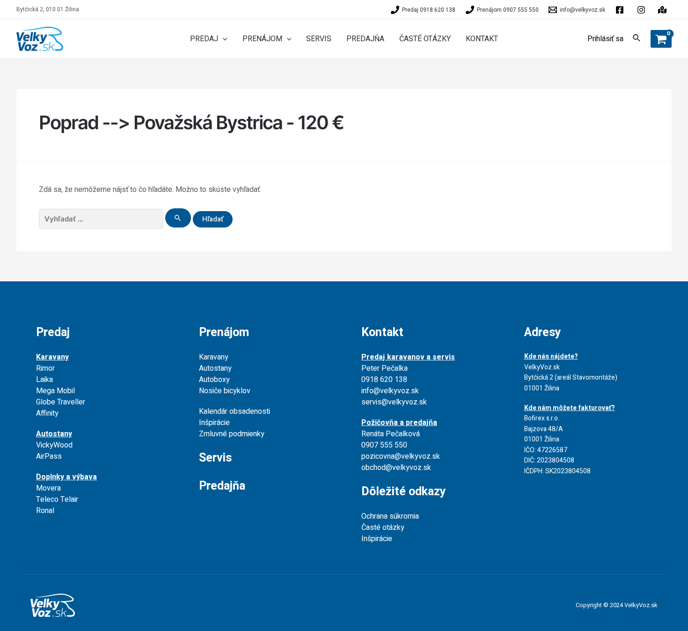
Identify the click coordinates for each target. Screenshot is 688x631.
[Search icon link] (637, 39)
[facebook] (621, 10)
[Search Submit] (178, 217)
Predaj (53, 332)
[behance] (643, 10)
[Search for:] (116, 219)
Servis (215, 458)
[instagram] (664, 10)
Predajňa (222, 486)
